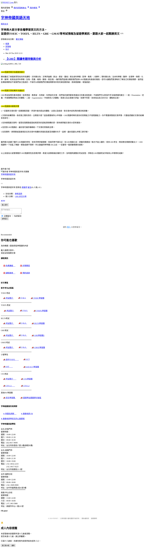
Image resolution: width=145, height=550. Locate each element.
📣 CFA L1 (9, 386)
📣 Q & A (22, 298)
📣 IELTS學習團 (38, 323)
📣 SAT (8, 367)
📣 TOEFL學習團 (40, 311)
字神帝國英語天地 (15, 18)
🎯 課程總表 (9, 273)
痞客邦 (24, 187)
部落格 (8, 46)
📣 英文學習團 (9, 398)
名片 (7, 49)
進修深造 (18, 194)
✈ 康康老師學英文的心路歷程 (13, 419)
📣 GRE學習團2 (38, 335)
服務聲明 (94, 518)
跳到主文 (4, 24)
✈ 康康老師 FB (27, 414)
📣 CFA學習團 (27, 379)
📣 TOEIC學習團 (37, 298)
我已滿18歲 (5, 545)
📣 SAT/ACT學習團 (31, 367)
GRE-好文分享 (21, 196)
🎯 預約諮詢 (25, 273)
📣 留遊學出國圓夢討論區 (30, 398)
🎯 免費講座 (9, 266)
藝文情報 (19, 39)
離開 (13, 545)
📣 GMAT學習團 (38, 347)
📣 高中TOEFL (11, 360)
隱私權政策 (85, 518)
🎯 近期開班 (25, 266)
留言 (29, 187)
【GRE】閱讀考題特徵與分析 (23, 58)
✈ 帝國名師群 (9, 414)
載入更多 (5, 205)
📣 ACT (26, 359)
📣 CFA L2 (25, 386)
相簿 (7, 44)
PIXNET (55, 518)
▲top (3, 200)
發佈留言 (5, 219)
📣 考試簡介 (8, 298)
